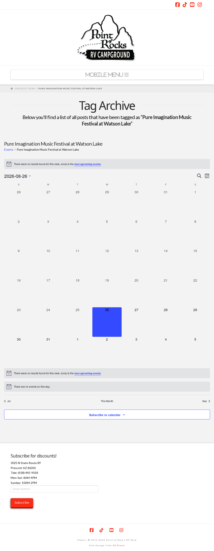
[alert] (107, 164)
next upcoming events (87, 164)
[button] (107, 74)
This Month (107, 401)
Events (8, 149)
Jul (9, 401)
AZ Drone (119, 545)
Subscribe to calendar (104, 415)
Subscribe (22, 502)
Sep (204, 401)
